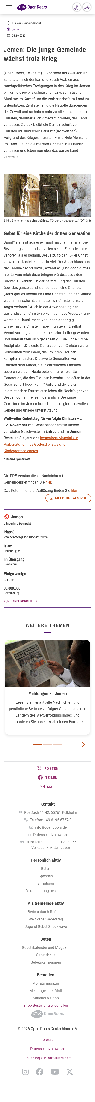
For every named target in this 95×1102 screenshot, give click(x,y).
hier (48, 482)
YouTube (55, 1071)
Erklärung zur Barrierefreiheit (47, 1058)
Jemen (16, 29)
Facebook (39, 1071)
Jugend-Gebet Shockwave (46, 926)
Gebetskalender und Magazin (45, 947)
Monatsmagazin (45, 983)
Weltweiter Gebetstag (46, 919)
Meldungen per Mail (46, 991)
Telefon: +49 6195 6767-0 (50, 820)
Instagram (25, 1071)
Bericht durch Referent (46, 912)
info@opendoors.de (51, 827)
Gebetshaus (45, 955)
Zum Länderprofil (18, 601)
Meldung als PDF (71, 498)
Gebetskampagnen (45, 962)
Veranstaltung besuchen (45, 891)
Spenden (46, 876)
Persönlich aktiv (46, 860)
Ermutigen (45, 883)
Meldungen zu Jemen (47, 693)
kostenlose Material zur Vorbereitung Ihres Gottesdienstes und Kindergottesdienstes (41, 444)
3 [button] (57, 744)
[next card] (83, 744)
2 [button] (47, 744)
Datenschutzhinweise (50, 835)
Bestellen (45, 974)
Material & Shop (46, 998)
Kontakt (47, 804)
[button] (47, 768)
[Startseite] (32, 7)
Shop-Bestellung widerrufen (45, 1005)
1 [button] (37, 744)
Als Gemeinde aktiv (46, 903)
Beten (45, 868)
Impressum (48, 1039)
